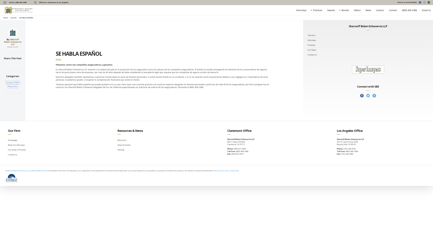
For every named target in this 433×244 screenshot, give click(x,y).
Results (345, 10)
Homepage (12, 140)
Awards (331, 10)
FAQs (17, 82)
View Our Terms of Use (221, 171)
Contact (393, 10)
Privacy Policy (234, 171)
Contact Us (312, 55)
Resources (12, 86)
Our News (312, 50)
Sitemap (120, 150)
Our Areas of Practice (17, 150)
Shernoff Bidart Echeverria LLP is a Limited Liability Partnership (28, 171)
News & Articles (124, 145)
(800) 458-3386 (409, 10)
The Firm (311, 35)
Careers (380, 10)
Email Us (426, 10)
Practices (317, 10)
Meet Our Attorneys (16, 145)
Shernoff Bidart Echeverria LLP (12, 42)
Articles (13, 18)
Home (5, 18)
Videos (357, 10)
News (368, 10)
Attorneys (301, 10)
